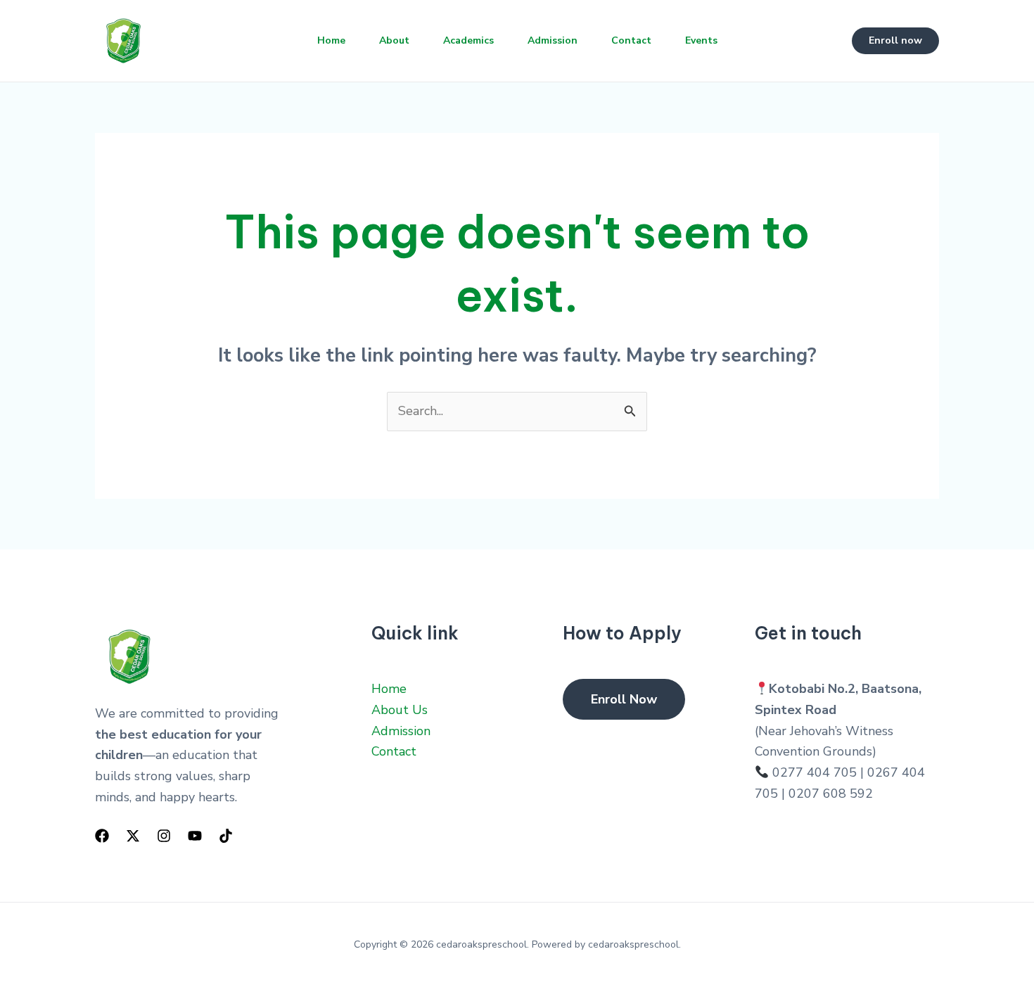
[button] (895, 40)
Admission (552, 40)
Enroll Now (624, 699)
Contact (631, 40)
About (394, 40)
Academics (468, 40)
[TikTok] (226, 836)
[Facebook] (102, 836)
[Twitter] (133, 836)
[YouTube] (195, 836)
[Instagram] (164, 836)
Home (331, 40)
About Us (399, 709)
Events (701, 40)
